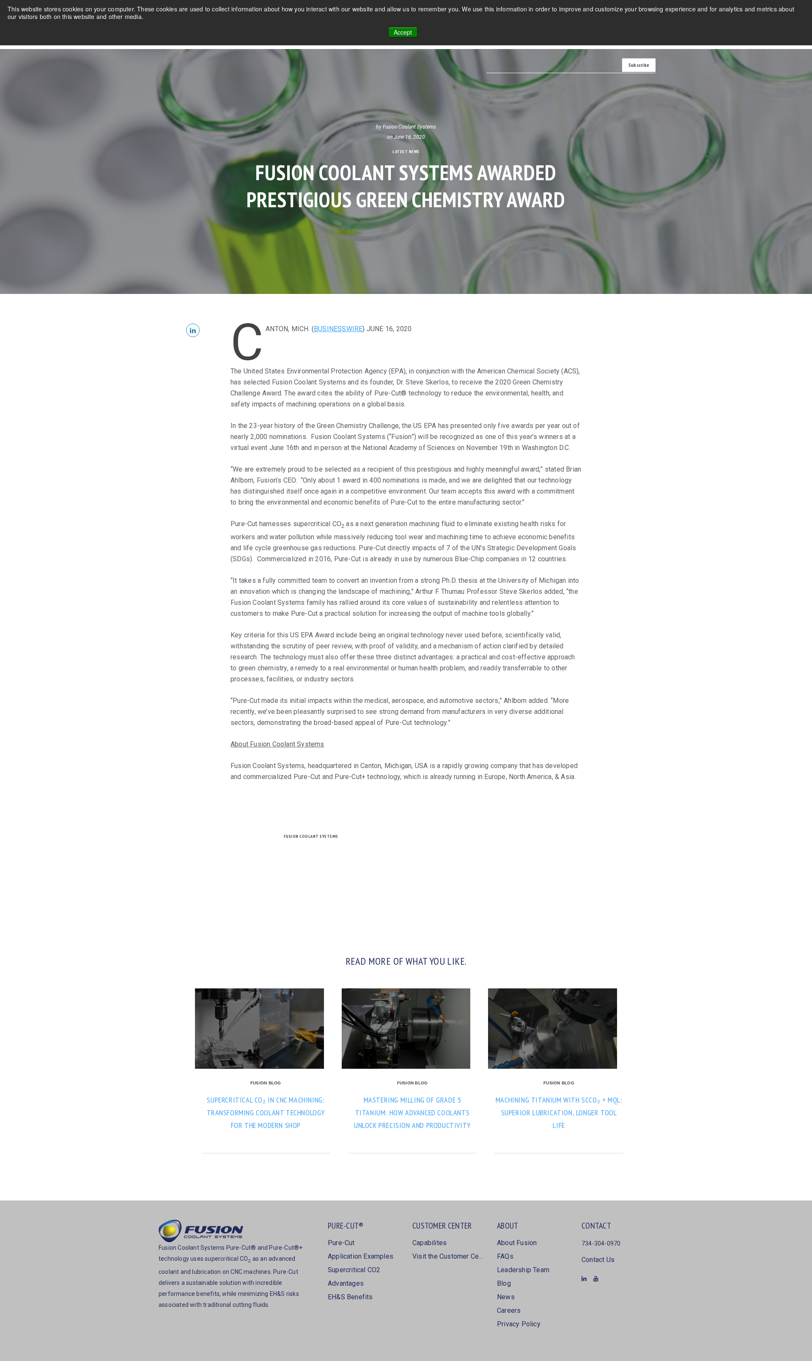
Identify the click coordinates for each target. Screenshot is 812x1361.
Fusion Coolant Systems (409, 127)
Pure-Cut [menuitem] (341, 1243)
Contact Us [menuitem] (598, 1260)
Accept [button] (403, 32)
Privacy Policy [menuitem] (518, 1324)
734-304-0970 (601, 1243)
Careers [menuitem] (509, 1310)
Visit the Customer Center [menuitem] (448, 1256)
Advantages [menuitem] (346, 1283)
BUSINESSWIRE (338, 329)
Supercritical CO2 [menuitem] (354, 1270)
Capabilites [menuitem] (429, 1243)
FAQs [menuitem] (505, 1256)
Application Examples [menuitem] (360, 1256)
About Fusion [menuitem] (517, 1243)
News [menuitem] (506, 1297)
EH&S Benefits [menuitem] (350, 1297)
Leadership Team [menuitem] (523, 1270)
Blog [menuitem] (504, 1283)
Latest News (406, 151)
